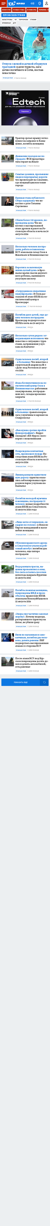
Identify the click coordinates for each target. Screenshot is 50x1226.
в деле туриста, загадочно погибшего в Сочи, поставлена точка (24, 68)
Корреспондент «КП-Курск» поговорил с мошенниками (31, 434)
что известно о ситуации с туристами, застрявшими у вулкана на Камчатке (31, 341)
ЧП (15, 20)
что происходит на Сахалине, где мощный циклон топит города (31, 180)
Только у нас (19, 10)
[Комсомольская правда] (16, 3)
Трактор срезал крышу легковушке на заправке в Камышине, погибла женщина (32, 141)
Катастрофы (7, 20)
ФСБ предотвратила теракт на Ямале (30, 159)
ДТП (14, 23)
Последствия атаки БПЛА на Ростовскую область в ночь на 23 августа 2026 (31, 457)
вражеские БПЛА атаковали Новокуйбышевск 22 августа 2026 (31, 596)
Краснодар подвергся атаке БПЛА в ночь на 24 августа (31, 318)
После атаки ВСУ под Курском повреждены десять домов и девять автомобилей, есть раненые (31, 662)
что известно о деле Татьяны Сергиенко (30, 202)
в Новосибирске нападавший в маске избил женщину (31, 526)
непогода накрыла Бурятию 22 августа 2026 (31, 572)
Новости (6, 10)
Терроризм (23, 20)
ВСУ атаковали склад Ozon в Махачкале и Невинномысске (31, 250)
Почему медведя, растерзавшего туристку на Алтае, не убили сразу (31, 618)
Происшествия (8, 78)
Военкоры (31, 10)
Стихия (33, 20)
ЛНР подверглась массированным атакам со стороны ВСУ (31, 640)
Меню (3, 3)
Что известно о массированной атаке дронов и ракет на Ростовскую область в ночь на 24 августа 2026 (31, 227)
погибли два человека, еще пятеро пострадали (31, 548)
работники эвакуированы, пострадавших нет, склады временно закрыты (31, 389)
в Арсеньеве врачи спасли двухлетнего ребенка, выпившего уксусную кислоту (31, 273)
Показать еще (21, 682)
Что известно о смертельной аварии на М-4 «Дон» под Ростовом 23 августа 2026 (31, 365)
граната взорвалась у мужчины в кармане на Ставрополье (31, 413)
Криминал (6, 23)
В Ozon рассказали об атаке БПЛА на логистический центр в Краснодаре (31, 297)
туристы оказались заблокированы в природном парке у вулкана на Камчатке (31, 480)
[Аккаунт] (46, 3)
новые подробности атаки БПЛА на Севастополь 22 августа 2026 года (32, 504)
